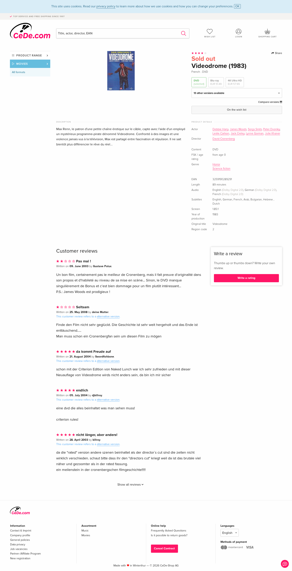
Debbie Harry (220, 129)
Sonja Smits (255, 129)
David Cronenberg (224, 138)
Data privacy (17, 544)
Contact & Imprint (20, 530)
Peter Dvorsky (271, 129)
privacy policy (105, 6)
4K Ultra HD (235, 82)
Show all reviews (129, 485)
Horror (216, 164)
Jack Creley (238, 133)
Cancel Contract (164, 548)
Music (85, 530)
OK (237, 6)
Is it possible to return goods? (169, 535)
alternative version (108, 316)
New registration (20, 558)
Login (238, 37)
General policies (20, 540)
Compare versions (269, 102)
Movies (22, 64)
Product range (29, 55)
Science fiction (221, 168)
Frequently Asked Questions (168, 530)
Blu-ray (216, 82)
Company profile (20, 535)
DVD (199, 82)
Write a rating (246, 278)
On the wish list (236, 109)
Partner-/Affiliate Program (25, 553)
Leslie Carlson (221, 133)
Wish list (210, 37)
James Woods (238, 129)
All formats (18, 72)
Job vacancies (19, 549)
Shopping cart (267, 37)
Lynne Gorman (255, 133)
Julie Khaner (272, 133)
